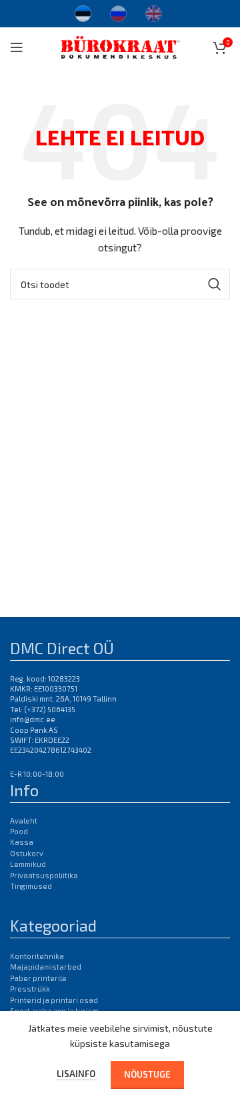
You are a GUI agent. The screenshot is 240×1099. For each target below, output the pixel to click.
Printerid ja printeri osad (54, 1000)
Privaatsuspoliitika (44, 875)
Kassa (21, 842)
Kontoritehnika (37, 956)
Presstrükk (30, 988)
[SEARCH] (214, 284)
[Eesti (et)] (83, 12)
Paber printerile (38, 978)
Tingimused (31, 886)
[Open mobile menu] (16, 47)
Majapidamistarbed (45, 966)
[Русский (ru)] (118, 12)
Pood (19, 831)
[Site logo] (120, 45)
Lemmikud (28, 864)
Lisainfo (77, 1073)
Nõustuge (147, 1074)
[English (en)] (154, 12)
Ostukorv (26, 853)
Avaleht (23, 820)
